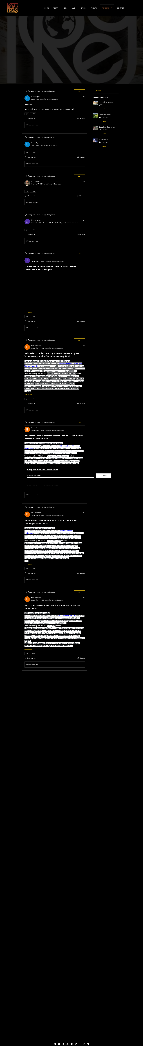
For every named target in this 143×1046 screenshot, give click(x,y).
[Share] (83, 96)
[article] (54, 109)
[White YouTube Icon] (71, 1044)
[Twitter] (88, 1044)
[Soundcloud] (67, 1044)
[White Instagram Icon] (84, 1044)
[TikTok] (76, 1044)
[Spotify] (59, 1044)
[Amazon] (63, 1044)
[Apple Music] (55, 1044)
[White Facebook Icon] (80, 1044)
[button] (74, 7)
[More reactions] (33, 114)
